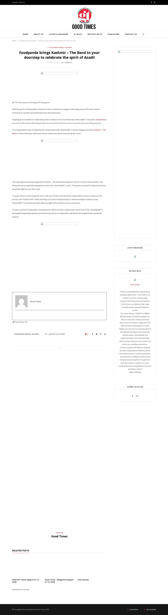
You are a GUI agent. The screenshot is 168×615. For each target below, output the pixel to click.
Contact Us (131, 34)
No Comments (66, 62)
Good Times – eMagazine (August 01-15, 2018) (59, 581)
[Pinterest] (101, 334)
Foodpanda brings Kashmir (60, 47)
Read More (135, 285)
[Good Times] (84, 18)
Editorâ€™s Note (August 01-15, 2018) (25, 581)
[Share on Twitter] (96, 334)
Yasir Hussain (83, 580)
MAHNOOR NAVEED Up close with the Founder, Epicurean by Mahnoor (58, 2)
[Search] (142, 34)
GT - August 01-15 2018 (54, 334)
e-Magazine (113, 34)
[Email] (105, 334)
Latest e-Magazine (58, 34)
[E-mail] (16, 315)
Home (25, 34)
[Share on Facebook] (92, 334)
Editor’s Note (95, 34)
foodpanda (100, 119)
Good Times (59, 536)
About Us (38, 34)
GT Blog (78, 34)
